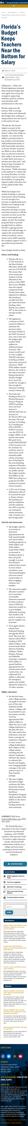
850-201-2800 (6, 1072)
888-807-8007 (6, 1069)
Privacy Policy (5, 1122)
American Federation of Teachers (14, 1096)
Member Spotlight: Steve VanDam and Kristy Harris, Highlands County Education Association (15, 1011)
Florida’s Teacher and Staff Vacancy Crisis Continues (15, 968)
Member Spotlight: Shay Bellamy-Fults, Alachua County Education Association (14, 992)
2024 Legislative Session (14, 75)
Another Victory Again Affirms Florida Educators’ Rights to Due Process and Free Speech (15, 927)
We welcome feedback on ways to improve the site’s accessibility (13, 1113)
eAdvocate (8, 986)
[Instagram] (14, 1056)
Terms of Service (16, 1122)
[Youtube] (20, 1056)
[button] (14, 5)
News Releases (9, 920)
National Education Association (11, 1098)
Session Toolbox (10, 872)
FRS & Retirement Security (12, 78)
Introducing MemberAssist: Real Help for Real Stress (15, 1028)
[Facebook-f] (3, 1056)
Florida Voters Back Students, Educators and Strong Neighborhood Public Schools (15, 947)
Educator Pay (10, 77)
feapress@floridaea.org (11, 819)
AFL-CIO (9, 1101)
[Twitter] (9, 1056)
